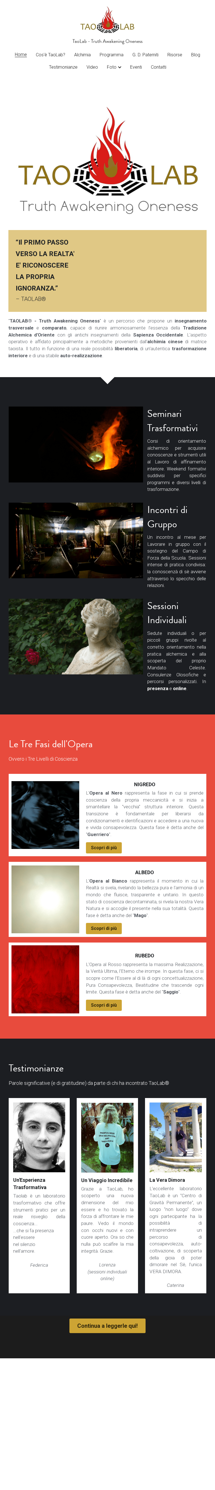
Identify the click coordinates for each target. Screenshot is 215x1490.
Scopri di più (104, 847)
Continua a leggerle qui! (107, 1325)
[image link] (107, 19)
